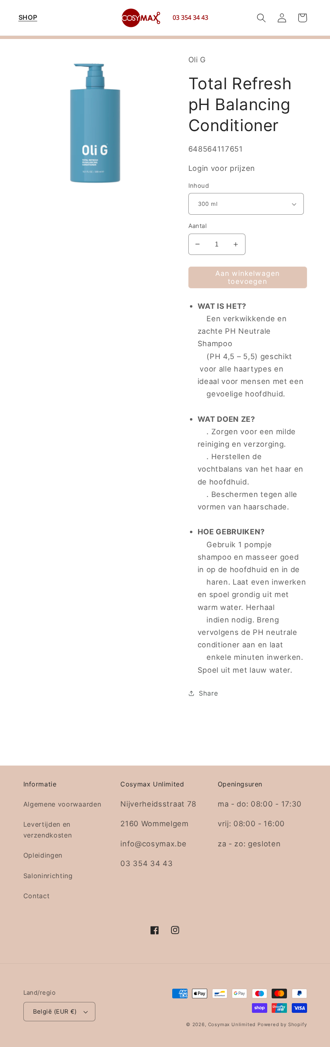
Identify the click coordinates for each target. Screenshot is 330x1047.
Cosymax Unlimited (232, 1024)
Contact (36, 896)
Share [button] (208, 693)
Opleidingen (43, 855)
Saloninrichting (48, 876)
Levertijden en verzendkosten (47, 829)
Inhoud (198, 185)
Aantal (197, 226)
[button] (28, 18)
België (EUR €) (55, 1011)
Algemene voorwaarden (62, 804)
